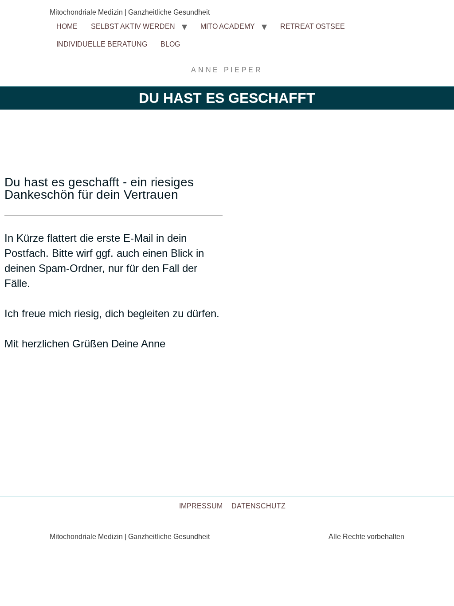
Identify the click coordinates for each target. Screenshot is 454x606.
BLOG (170, 44)
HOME (67, 26)
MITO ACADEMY (227, 26)
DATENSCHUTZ (258, 506)
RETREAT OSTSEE (312, 26)
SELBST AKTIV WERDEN (133, 26)
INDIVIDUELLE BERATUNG (101, 44)
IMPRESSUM (201, 506)
